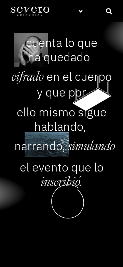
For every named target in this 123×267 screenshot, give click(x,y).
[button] (80, 11)
